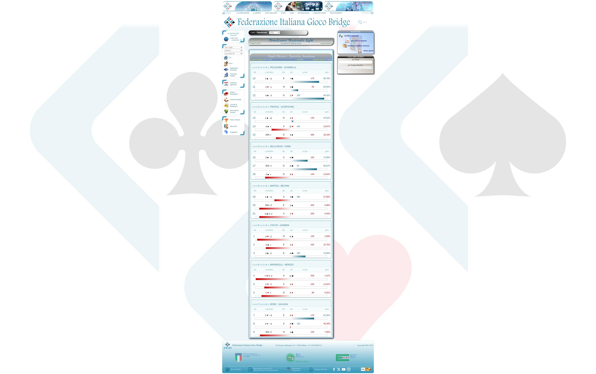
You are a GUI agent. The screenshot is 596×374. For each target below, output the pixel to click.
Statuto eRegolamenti (234, 93)
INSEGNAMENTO (336, 13)
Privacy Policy (236, 369)
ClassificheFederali (233, 75)
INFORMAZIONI (303, 13)
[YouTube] (343, 369)
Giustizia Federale (235, 99)
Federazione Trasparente (296, 369)
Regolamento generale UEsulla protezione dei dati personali (266, 369)
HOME (228, 13)
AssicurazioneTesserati (234, 111)
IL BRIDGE (257, 13)
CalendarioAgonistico (233, 84)
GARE (292, 13)
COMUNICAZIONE (319, 13)
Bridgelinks (233, 132)
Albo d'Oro (233, 126)
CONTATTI (365, 13)
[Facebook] (334, 369)
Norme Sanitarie (235, 120)
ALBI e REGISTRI (271, 13)
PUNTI (283, 13)
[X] (339, 369)
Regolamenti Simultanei (234, 69)
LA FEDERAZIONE (242, 13)
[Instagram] (348, 369)
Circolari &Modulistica (233, 105)
